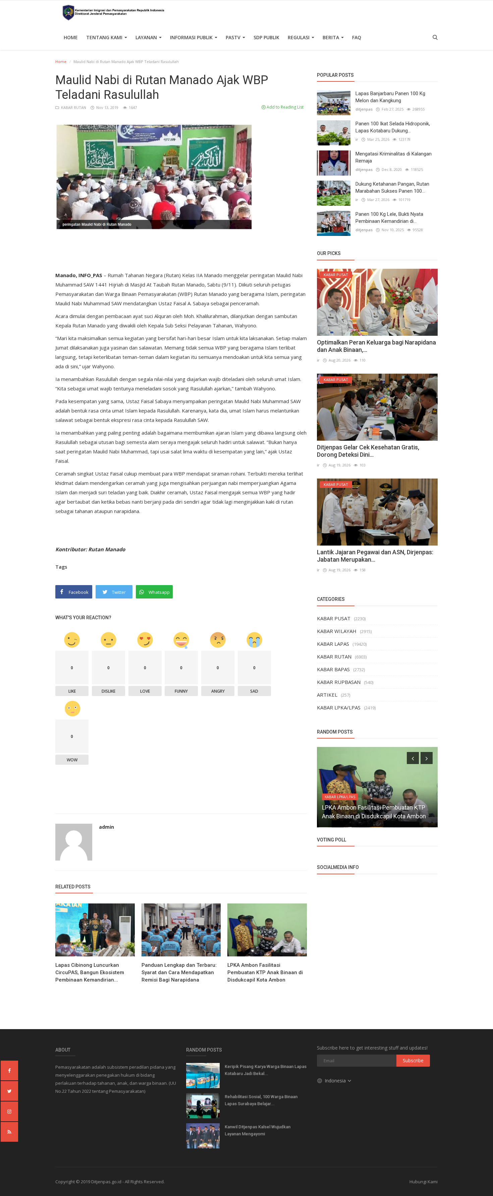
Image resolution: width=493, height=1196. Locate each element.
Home (71, 37)
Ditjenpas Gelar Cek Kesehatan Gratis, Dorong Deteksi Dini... (368, 451)
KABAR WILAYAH (337, 631)
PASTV (234, 37)
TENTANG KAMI (105, 37)
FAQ (356, 37)
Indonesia (336, 1080)
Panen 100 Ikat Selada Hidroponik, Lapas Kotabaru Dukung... (392, 127)
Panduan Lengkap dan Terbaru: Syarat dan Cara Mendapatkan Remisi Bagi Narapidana (179, 972)
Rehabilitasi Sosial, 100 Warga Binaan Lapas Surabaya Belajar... (261, 1100)
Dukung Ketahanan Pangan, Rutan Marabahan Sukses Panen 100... (392, 187)
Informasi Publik (192, 37)
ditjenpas (364, 109)
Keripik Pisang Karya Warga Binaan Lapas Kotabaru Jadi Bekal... (266, 1070)
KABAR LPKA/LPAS (339, 707)
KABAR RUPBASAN (339, 682)
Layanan (146, 37)
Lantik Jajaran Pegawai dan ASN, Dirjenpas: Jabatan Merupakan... (375, 556)
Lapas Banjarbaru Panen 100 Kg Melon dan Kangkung (390, 97)
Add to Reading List (285, 107)
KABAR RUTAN (73, 107)
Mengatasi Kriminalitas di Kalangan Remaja (393, 157)
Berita (331, 37)
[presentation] (413, 758)
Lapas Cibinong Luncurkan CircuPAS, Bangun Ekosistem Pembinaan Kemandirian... (89, 972)
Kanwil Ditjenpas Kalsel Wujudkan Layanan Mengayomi (257, 1130)
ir (356, 139)
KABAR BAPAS (333, 669)
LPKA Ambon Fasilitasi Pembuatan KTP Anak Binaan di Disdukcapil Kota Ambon (265, 972)
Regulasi (299, 37)
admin (106, 827)
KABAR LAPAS (333, 643)
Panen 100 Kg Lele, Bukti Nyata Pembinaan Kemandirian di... (389, 217)
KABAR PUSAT (333, 618)
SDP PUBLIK (266, 37)
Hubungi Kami (423, 1182)
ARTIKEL (327, 694)
